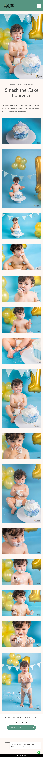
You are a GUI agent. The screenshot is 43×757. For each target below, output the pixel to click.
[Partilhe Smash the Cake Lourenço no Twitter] (23, 722)
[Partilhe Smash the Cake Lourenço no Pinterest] (26, 722)
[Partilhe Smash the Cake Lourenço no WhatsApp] (19, 722)
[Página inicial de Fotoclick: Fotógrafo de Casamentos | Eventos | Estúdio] (9, 6)
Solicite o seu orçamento (21, 727)
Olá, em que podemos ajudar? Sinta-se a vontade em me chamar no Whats (22, 745)
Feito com (21, 755)
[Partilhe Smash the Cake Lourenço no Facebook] (16, 722)
